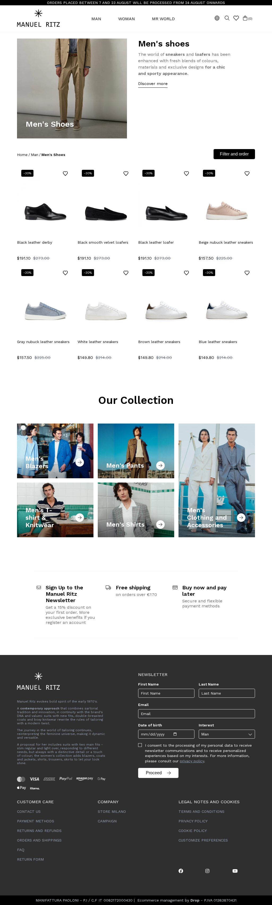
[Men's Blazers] (55, 451)
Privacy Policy (192, 821)
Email (143, 705)
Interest (206, 725)
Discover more (153, 83)
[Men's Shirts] (136, 510)
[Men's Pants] (136, 451)
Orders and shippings (39, 840)
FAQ (20, 850)
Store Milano (112, 811)
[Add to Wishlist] (65, 173)
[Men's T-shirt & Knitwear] (55, 510)
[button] (236, 18)
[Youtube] (235, 871)
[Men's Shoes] (72, 88)
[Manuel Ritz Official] (45, 18)
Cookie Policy (192, 830)
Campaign (107, 821)
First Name (148, 684)
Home (22, 155)
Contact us (29, 811)
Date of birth (150, 725)
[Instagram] (207, 871)
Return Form (30, 859)
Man (34, 155)
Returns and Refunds (39, 830)
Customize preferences (203, 840)
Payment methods (35, 821)
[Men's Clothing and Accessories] (216, 480)
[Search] (227, 18)
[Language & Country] (217, 18)
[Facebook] (180, 871)
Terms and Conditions (201, 811)
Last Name (209, 684)
